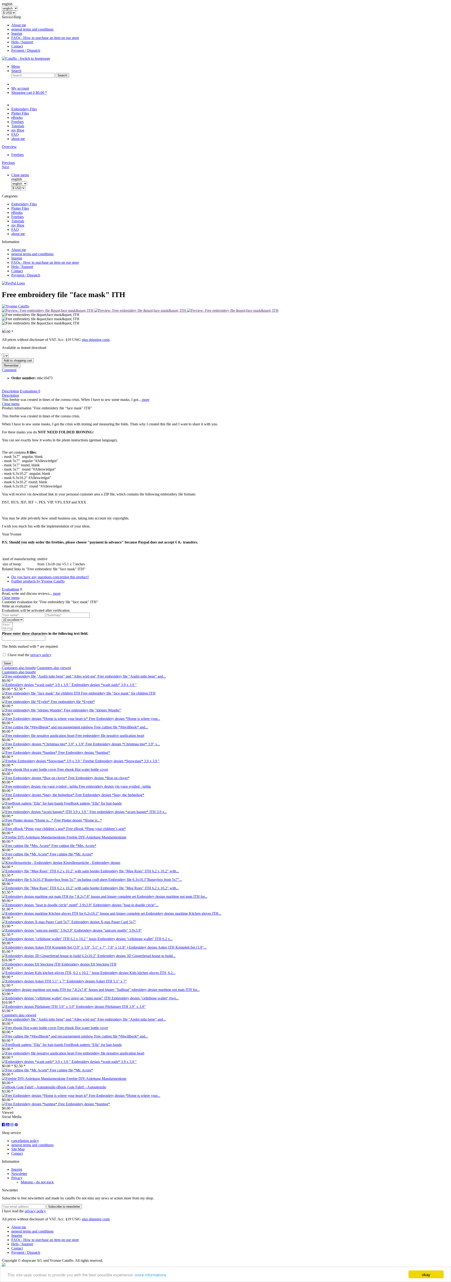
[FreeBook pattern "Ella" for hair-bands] (33, 803)
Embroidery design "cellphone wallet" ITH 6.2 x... (135, 939)
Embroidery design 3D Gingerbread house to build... (136, 956)
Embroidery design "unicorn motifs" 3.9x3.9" (108, 930)
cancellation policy (25, 1141)
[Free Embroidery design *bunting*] (30, 753)
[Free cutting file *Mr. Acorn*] (26, 854)
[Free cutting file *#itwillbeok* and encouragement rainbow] (48, 727)
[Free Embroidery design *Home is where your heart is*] (45, 719)
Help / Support (22, 42)
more (145, 400)
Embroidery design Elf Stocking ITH (89, 964)
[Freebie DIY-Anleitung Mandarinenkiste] (34, 837)
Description (10, 391)
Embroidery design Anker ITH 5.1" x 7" (97, 981)
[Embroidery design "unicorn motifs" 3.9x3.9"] (38, 930)
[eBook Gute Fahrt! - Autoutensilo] (29, 1087)
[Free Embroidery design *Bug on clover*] (35, 778)
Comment (9, 370)
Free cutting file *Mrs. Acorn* (73, 846)
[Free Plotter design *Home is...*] (28, 820)
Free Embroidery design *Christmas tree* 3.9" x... (123, 744)
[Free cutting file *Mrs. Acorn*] (26, 846)
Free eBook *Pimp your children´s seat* (96, 829)
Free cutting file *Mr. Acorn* (71, 854)
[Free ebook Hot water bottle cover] (29, 769)
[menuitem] (230, 25)
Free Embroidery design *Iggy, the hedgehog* (109, 795)
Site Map (18, 1149)
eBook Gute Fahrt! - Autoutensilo (81, 1087)
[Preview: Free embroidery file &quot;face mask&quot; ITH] (48, 310)
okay (426, 1274)
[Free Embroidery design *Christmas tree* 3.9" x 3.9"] (44, 744)
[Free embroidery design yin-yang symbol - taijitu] (40, 786)
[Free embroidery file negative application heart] (38, 736)
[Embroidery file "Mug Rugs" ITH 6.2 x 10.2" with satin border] (51, 871)
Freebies (17, 217)
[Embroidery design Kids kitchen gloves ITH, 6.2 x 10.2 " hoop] (51, 973)
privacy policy (40, 655)
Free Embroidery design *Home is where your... (124, 719)
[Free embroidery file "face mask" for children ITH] (41, 693)
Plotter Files (20, 208)
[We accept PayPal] (13, 283)
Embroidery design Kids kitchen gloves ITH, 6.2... (137, 973)
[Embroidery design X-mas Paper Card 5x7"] (36, 922)
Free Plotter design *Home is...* (78, 820)
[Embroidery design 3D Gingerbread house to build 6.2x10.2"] (49, 956)
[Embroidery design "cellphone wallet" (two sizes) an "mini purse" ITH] (57, 998)
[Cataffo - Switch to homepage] (26, 58)
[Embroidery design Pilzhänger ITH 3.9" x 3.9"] (39, 1007)
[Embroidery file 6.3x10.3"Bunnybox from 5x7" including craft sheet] (55, 880)
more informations (151, 1275)
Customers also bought (19, 668)
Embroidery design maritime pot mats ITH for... (172, 897)
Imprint (16, 34)
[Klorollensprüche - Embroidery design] (32, 863)
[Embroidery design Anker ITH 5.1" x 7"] (34, 981)
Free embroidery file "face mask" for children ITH (118, 693)
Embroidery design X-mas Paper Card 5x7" (103, 922)
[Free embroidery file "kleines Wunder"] (33, 710)
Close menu (20, 175)
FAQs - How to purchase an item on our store (45, 38)
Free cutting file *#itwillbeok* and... (121, 727)
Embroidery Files (24, 204)
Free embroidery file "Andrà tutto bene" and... (131, 676)
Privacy (17, 1178)
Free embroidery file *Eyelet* (73, 702)
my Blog (17, 225)
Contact (17, 46)
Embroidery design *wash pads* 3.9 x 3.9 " (104, 685)
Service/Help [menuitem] (40, 33)
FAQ (15, 230)
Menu (15, 66)
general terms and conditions (32, 29)
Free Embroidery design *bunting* (84, 753)
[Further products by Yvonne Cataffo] (15, 306)
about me (18, 234)
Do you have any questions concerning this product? (50, 577)
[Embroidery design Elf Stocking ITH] (32, 964)
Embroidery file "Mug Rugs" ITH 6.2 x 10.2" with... (140, 871)
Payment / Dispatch (25, 50)
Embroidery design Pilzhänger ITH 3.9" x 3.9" (111, 1007)
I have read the (29, 655)
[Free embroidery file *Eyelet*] (26, 702)
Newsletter (19, 1174)
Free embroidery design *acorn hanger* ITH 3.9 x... (128, 812)
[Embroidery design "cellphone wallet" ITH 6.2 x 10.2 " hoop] (49, 939)
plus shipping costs (96, 340)
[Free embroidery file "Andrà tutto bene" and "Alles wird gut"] (49, 676)
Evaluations (30, 391)
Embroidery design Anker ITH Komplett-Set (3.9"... (167, 947)
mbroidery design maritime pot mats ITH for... (166, 990)
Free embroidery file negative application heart (109, 736)
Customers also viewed (54, 668)
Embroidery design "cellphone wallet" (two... (145, 998)
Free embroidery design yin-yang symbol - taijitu (115, 786)
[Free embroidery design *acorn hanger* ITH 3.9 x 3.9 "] (45, 812)
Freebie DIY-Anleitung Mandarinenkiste (96, 837)
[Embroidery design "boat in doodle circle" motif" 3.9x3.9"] (47, 905)
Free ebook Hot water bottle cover (82, 769)
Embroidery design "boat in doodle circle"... (126, 905)
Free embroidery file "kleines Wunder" (92, 710)
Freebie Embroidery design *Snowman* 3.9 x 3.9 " (121, 761)
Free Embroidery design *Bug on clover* (99, 778)
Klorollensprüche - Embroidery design (91, 863)
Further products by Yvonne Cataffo (38, 581)
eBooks (17, 213)
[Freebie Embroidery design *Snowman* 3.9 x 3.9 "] (42, 761)
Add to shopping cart (18, 360)
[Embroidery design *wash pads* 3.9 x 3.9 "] (37, 685)
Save (7, 663)
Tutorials (17, 221)
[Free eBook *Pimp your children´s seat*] (34, 829)
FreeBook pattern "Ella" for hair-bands (93, 803)
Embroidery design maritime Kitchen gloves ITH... (183, 913)
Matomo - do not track (37, 1182)
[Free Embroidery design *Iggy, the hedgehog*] (38, 795)
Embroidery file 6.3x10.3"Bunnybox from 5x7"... (145, 880)
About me (18, 25)
